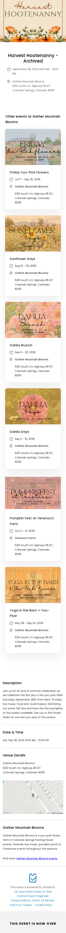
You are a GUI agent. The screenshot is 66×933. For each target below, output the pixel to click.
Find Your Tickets (21, 905)
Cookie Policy (43, 905)
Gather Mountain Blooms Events (36, 858)
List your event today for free (33, 891)
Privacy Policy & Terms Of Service (32, 900)
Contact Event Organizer (33, 896)
